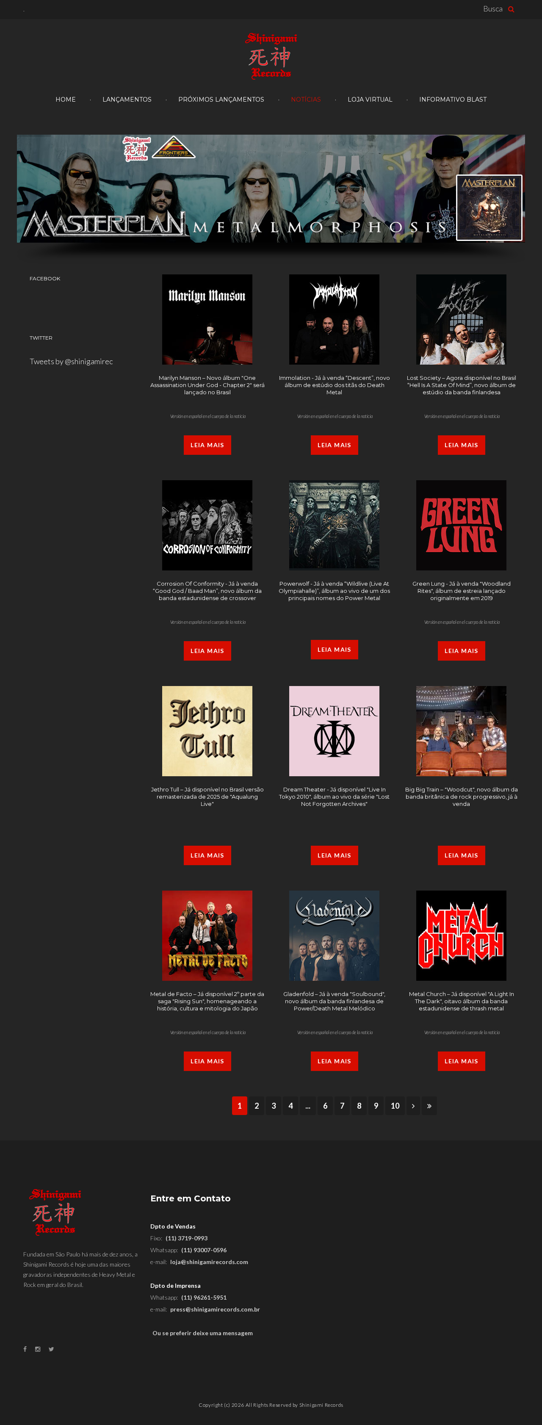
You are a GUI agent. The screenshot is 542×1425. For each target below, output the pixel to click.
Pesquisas (513, 9)
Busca (493, 8)
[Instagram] (37, 1349)
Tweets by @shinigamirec (71, 361)
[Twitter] (51, 1349)
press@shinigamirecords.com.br (215, 1309)
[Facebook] (25, 1349)
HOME (65, 99)
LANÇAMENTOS (127, 99)
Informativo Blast (453, 99)
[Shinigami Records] (271, 56)
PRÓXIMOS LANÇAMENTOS (221, 99)
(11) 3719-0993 (186, 1238)
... (307, 1105)
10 (395, 1105)
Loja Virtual (370, 99)
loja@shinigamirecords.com (209, 1261)
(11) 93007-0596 (204, 1249)
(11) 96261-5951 (204, 1297)
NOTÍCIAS (306, 99)
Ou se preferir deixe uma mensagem (202, 1332)
